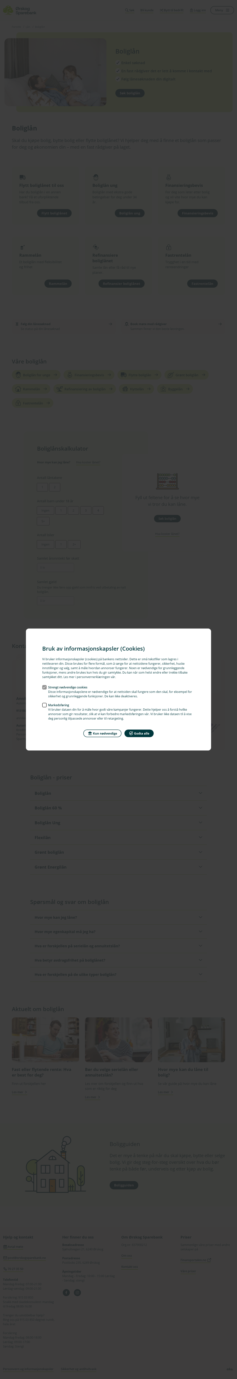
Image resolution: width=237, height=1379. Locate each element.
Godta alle (141, 733)
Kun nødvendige (105, 733)
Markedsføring (58, 705)
